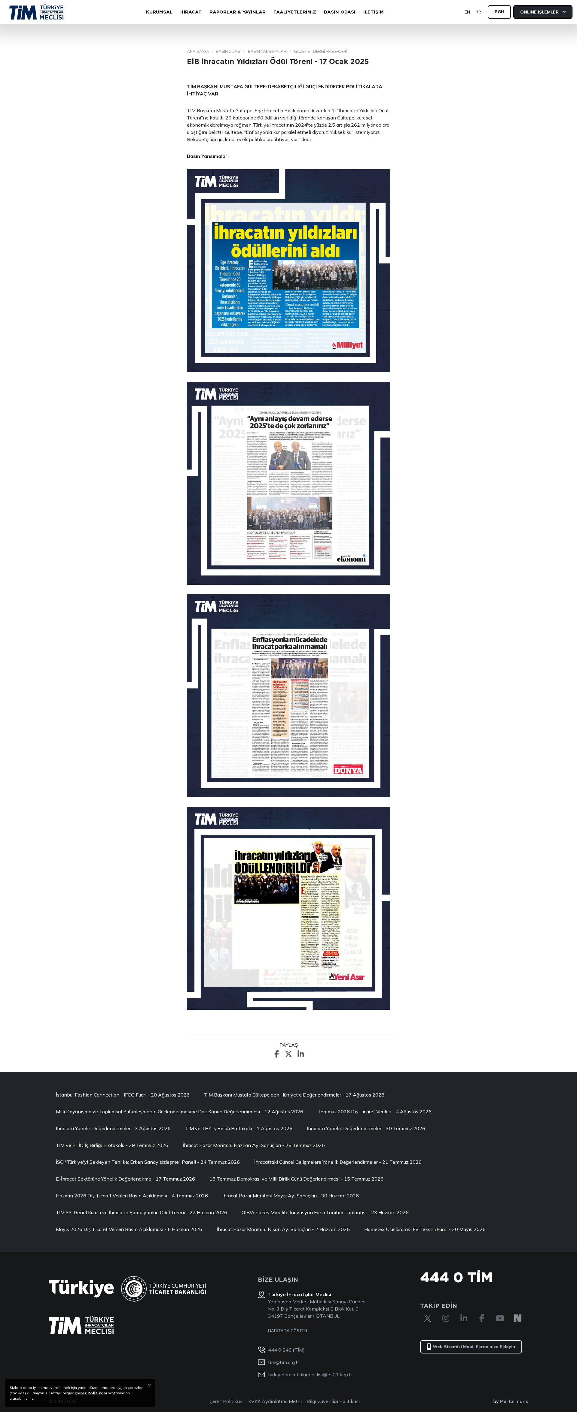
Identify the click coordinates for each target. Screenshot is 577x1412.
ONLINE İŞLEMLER (540, 12)
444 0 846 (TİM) (286, 1350)
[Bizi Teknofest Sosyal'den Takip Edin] (517, 1318)
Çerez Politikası (226, 1401)
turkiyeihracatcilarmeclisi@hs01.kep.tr (310, 1374)
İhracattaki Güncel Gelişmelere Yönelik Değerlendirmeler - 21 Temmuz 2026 (338, 1162)
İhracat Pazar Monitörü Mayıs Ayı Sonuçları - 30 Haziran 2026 (290, 1196)
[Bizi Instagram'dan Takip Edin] (445, 1318)
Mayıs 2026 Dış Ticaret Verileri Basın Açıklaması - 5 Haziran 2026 (129, 1229)
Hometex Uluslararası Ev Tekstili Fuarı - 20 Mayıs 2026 (425, 1229)
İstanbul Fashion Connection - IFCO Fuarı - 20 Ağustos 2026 (123, 1095)
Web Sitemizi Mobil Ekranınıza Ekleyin (474, 1346)
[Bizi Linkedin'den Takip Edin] (463, 1318)
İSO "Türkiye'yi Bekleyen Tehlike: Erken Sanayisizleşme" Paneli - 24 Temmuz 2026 (148, 1162)
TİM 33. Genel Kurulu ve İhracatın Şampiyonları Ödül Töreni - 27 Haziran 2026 (141, 1212)
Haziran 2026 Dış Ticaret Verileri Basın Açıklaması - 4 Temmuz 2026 (132, 1196)
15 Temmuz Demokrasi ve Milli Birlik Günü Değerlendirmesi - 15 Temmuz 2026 (296, 1179)
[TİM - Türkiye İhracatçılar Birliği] (36, 12)
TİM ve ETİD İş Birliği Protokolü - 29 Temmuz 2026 (112, 1145)
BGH (499, 11)
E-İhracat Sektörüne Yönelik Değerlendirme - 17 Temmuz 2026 (125, 1179)
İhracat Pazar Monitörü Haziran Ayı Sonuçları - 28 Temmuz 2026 (254, 1145)
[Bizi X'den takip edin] (427, 1318)
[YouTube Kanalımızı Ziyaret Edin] (499, 1318)
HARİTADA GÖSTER (287, 1330)
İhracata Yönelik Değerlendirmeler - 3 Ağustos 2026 (113, 1128)
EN (467, 12)
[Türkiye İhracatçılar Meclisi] (81, 1325)
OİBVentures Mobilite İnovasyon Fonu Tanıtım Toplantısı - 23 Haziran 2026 (325, 1212)
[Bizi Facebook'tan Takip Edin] (481, 1318)
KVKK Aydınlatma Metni (275, 1401)
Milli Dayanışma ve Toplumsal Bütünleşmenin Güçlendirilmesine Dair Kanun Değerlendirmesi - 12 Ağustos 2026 (179, 1112)
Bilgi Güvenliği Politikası (333, 1401)
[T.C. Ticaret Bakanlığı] (163, 1289)
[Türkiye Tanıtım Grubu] (81, 1289)
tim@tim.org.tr (283, 1362)
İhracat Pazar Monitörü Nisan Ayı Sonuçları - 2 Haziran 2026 (283, 1229)
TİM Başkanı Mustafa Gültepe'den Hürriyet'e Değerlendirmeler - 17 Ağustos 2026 (294, 1095)
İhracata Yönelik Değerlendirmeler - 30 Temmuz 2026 (366, 1128)
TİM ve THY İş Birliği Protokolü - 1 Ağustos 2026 (238, 1128)
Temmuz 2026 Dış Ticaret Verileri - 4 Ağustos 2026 (375, 1112)
